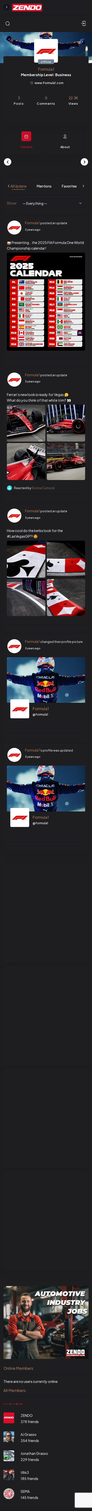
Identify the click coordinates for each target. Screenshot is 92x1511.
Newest (6, 1404)
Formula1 (32, 223)
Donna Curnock (43, 488)
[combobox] (53, 203)
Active (13, 1404)
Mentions (44, 186)
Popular (20, 1404)
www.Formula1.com (49, 83)
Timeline (26, 147)
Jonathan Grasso (34, 1453)
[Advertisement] (46, 912)
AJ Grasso (29, 1434)
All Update (18, 186)
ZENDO (27, 1415)
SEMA (25, 1491)
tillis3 (25, 1472)
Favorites (69, 186)
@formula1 (40, 714)
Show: (12, 203)
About (65, 147)
